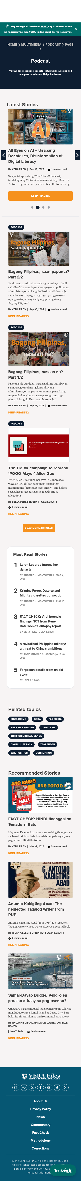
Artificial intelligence (26, 736)
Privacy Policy (40, 1109)
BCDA (37, 719)
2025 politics (19, 753)
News (40, 1117)
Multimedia (31, 44)
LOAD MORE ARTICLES (39, 528)
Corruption (44, 753)
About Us (41, 1101)
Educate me (18, 719)
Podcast (53, 44)
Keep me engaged (22, 728)
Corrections (40, 1148)
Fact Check (40, 1132)
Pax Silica (55, 719)
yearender (47, 744)
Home (12, 44)
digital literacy (21, 744)
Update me (48, 728)
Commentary (40, 1124)
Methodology (41, 1140)
